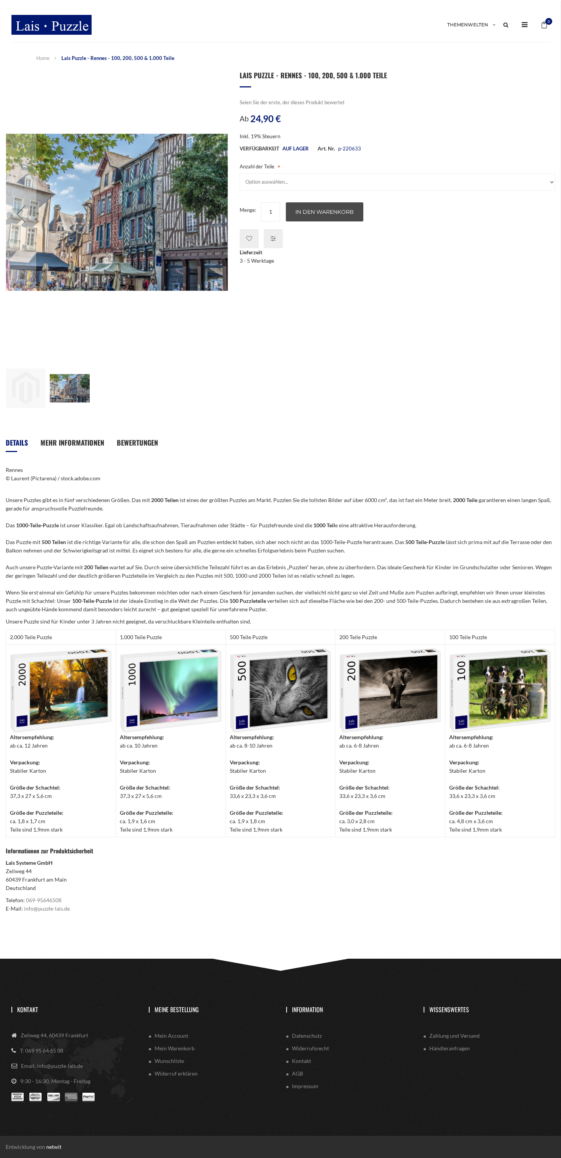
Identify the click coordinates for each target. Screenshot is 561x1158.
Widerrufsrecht (310, 1048)
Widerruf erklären (176, 1073)
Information (307, 1009)
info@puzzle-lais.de (47, 908)
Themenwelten (467, 24)
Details (17, 442)
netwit (53, 1146)
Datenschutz (307, 1035)
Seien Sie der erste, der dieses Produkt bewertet (292, 102)
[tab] (17, 445)
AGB (297, 1073)
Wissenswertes (449, 1009)
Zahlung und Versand (454, 1035)
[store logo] (51, 25)
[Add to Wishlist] (249, 238)
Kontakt (27, 1009)
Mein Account (171, 1035)
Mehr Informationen (72, 442)
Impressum (305, 1086)
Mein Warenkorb (175, 1048)
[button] (21, 214)
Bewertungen (137, 442)
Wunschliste (169, 1061)
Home (43, 58)
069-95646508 (43, 900)
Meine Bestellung (177, 1009)
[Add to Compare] (273, 238)
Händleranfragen (449, 1048)
